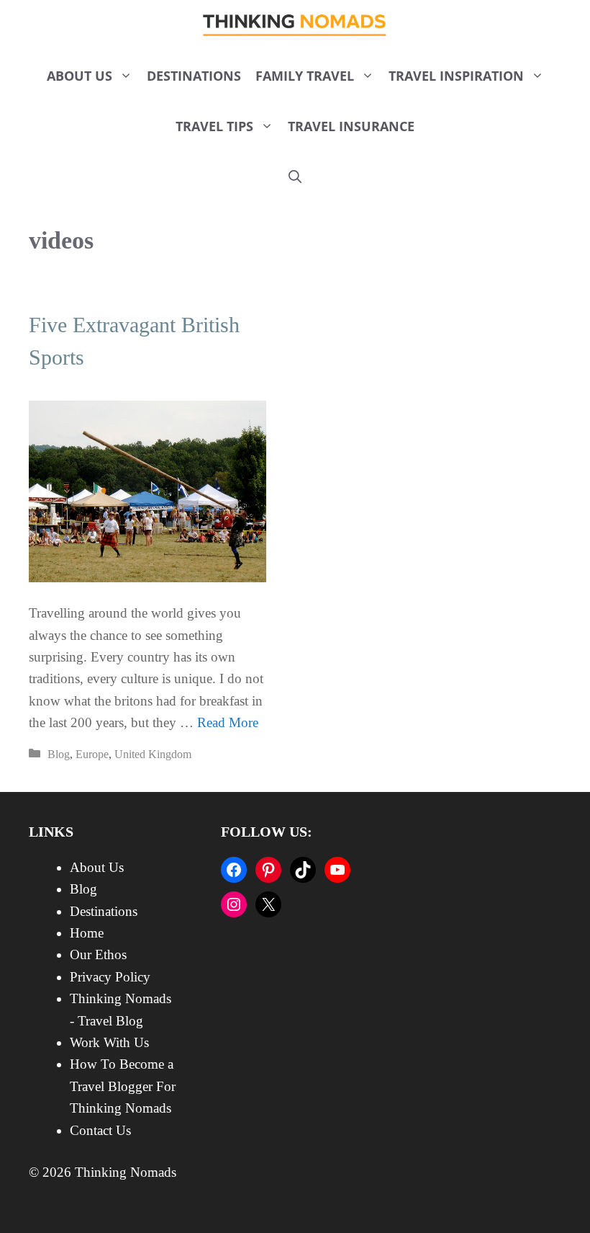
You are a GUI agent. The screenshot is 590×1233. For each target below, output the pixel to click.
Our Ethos (98, 954)
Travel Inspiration (456, 75)
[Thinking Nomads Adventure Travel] (295, 25)
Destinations (194, 75)
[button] (295, 176)
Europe (92, 754)
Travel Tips (214, 126)
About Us (79, 75)
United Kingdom (152, 754)
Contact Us (100, 1130)
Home (87, 932)
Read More (227, 722)
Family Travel (304, 75)
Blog (58, 754)
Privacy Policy (110, 976)
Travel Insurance (351, 126)
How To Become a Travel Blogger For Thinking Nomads (123, 1086)
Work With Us (109, 1042)
